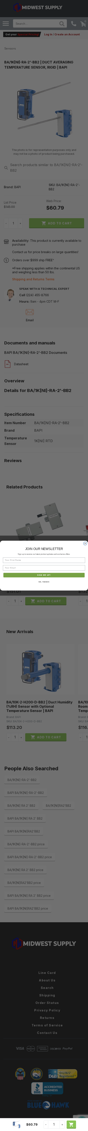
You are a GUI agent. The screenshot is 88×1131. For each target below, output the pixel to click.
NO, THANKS (44, 582)
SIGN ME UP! (44, 575)
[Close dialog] (85, 543)
